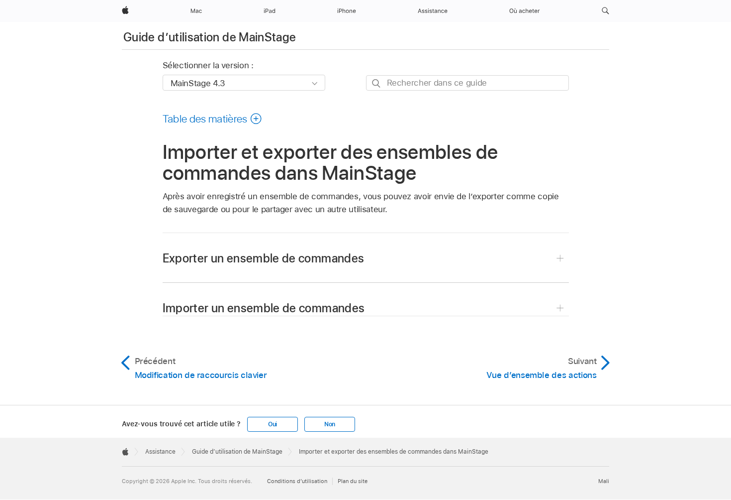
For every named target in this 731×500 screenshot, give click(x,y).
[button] (605, 11)
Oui (272, 424)
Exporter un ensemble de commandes (264, 258)
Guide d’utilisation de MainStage (209, 37)
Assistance (160, 451)
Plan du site (352, 481)
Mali (603, 481)
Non (329, 424)
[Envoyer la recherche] (376, 83)
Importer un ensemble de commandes (264, 308)
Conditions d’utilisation (297, 481)
